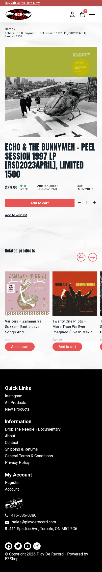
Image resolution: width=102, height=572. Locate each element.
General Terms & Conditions (29, 456)
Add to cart (39, 203)
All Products (15, 402)
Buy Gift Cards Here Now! (22, 3)
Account (12, 489)
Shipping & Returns (21, 449)
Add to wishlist (16, 215)
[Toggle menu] (92, 14)
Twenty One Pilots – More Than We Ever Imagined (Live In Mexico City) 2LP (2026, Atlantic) (73, 327)
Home (9, 29)
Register (12, 482)
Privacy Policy (17, 462)
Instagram (13, 396)
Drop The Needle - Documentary (33, 429)
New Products (17, 409)
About (10, 436)
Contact (11, 442)
